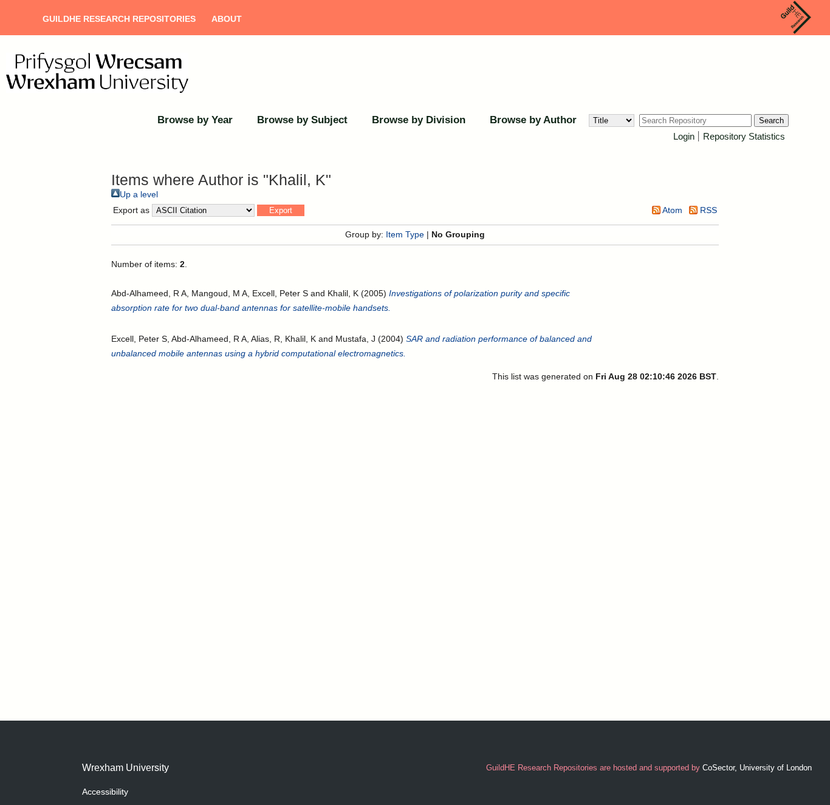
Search (771, 120)
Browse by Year (195, 120)
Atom (671, 210)
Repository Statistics (744, 136)
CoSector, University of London (757, 767)
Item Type (405, 234)
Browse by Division (418, 120)
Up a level (139, 194)
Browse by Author (533, 120)
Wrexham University (125, 768)
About (226, 19)
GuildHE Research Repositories (119, 19)
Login (684, 136)
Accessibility (105, 792)
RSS (707, 210)
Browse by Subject (302, 120)
